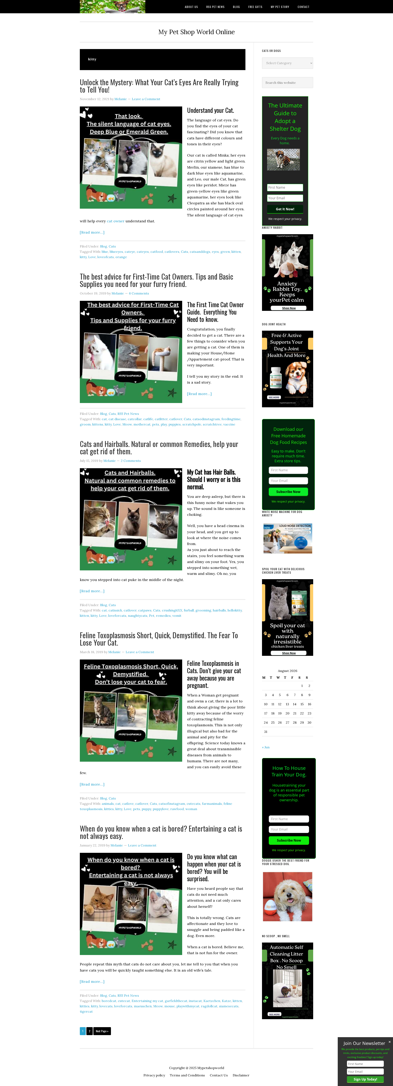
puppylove (161, 809)
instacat (195, 1001)
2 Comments (131, 461)
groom (85, 424)
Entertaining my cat (147, 1001)
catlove (128, 804)
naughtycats (137, 616)
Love (92, 257)
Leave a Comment (146, 99)
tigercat (86, 1011)
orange (121, 257)
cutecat (124, 1001)
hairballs (219, 610)
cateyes (143, 252)
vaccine (229, 424)
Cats (112, 246)
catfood (156, 252)
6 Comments (139, 293)
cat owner (116, 221)
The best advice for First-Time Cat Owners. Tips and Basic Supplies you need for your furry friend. (156, 280)
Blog (103, 246)
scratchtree (212, 424)
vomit (176, 616)
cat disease (117, 419)
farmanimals (212, 804)
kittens (97, 424)
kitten (236, 252)
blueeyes (116, 252)
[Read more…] (92, 232)
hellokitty (235, 610)
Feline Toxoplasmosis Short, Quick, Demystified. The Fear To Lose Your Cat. (159, 638)
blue (105, 252)
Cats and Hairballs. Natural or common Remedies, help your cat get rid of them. (159, 447)
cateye (130, 252)
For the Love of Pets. (112, 6)
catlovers (172, 252)
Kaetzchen (211, 1001)
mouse (169, 1006)
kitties (109, 809)
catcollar (135, 419)
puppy (146, 809)
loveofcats (105, 257)
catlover (175, 419)
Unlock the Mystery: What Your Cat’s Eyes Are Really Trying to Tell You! (159, 85)
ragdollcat (209, 1006)
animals (108, 804)
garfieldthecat (176, 1001)
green (225, 252)
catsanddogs (200, 252)
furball (189, 610)
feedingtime (231, 419)
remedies (163, 616)
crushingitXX (172, 610)
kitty (83, 257)
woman (191, 809)
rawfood (177, 809)
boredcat (109, 1001)
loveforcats (117, 616)
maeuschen (143, 1006)
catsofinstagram (172, 804)
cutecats (193, 804)
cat (104, 419)
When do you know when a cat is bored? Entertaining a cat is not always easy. (161, 832)
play (164, 424)
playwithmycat (187, 1006)
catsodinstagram (206, 419)
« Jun (266, 747)
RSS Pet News (128, 414)
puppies (174, 424)
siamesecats (228, 1006)
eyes (215, 252)
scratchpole (191, 424)
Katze (226, 1001)
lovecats (106, 1006)
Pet (151, 616)
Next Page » (102, 1032)
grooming (203, 610)
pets (155, 424)
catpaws (144, 610)
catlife (148, 419)
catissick (115, 610)
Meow (127, 424)
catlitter (161, 419)
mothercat (141, 424)
